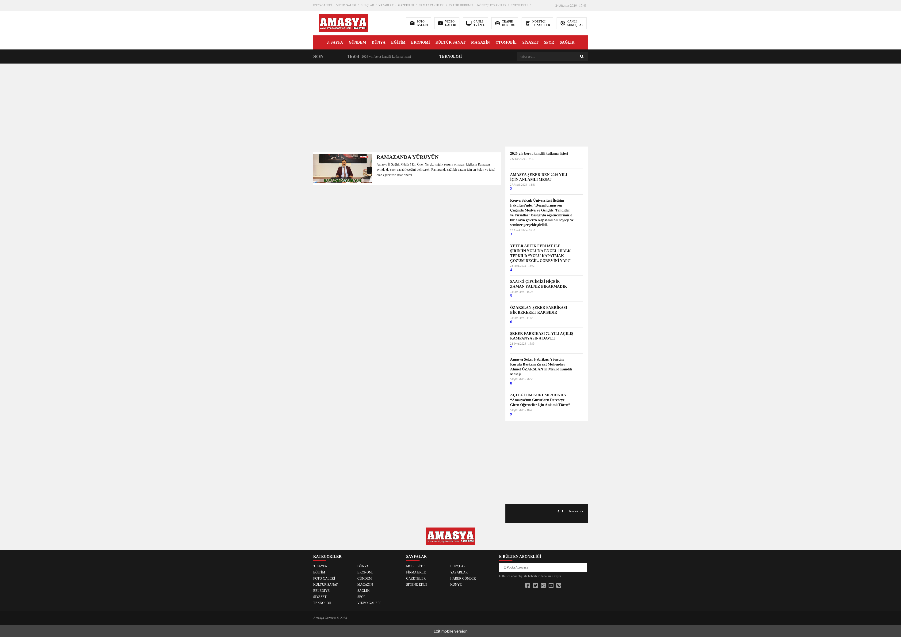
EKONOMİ (420, 42)
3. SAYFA (335, 42)
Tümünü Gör (576, 511)
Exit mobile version (451, 631)
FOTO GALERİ (322, 5)
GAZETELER (406, 5)
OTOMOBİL (506, 42)
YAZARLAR (386, 5)
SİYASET (530, 42)
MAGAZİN (480, 42)
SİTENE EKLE (519, 5)
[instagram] (543, 586)
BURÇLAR (367, 5)
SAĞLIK (567, 42)
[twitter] (535, 586)
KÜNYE (456, 584)
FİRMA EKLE (416, 572)
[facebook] (527, 586)
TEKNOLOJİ (450, 56)
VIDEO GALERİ (346, 5)
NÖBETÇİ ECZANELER (491, 5)
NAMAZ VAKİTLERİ (431, 5)
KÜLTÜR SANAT (450, 42)
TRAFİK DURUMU (461, 5)
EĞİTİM (398, 42)
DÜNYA (379, 42)
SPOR (549, 42)
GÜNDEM (357, 42)
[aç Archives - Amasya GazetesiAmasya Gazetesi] (343, 23)
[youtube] (551, 586)
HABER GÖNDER (463, 578)
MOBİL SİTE (415, 566)
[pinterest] (558, 586)
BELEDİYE (321, 590)
